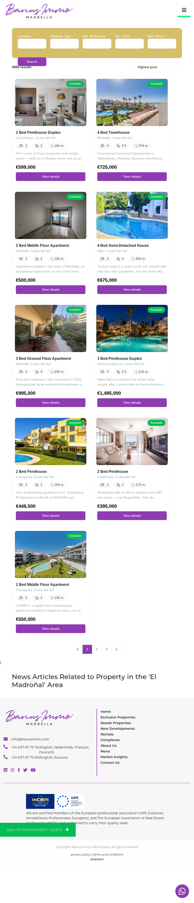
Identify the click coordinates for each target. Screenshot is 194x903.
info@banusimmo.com (29, 739)
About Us (108, 745)
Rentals (107, 734)
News (105, 751)
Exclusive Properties (118, 717)
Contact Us (110, 762)
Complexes (110, 740)
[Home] (39, 10)
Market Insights (114, 757)
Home (106, 712)
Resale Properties (116, 723)
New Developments (118, 729)
